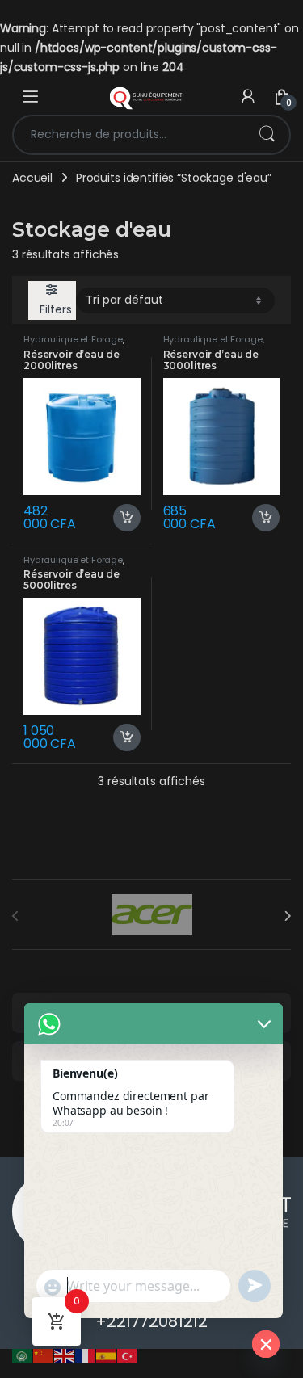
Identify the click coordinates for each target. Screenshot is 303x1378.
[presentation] (287, 916)
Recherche (266, 134)
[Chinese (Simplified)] (43, 1355)
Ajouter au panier (120, 517)
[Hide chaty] (266, 1344)
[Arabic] (22, 1355)
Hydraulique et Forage (73, 339)
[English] (64, 1355)
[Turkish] (127, 1355)
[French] (85, 1355)
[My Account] (248, 96)
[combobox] (129, 134)
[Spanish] (106, 1355)
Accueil (32, 178)
